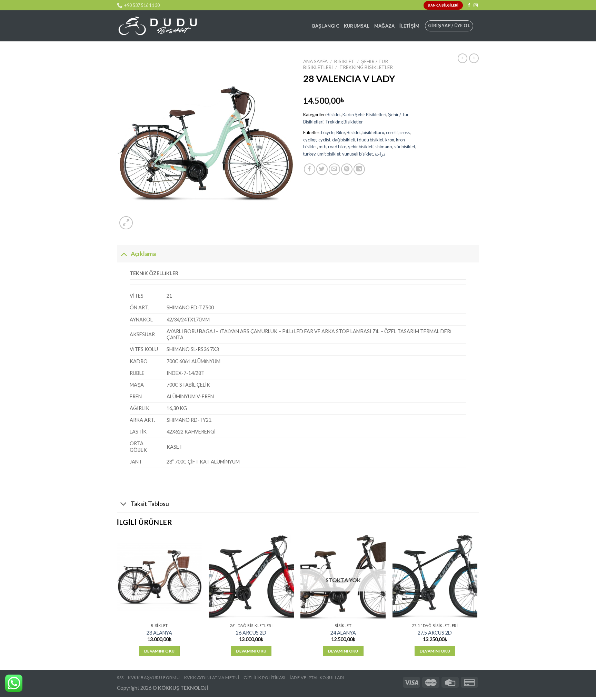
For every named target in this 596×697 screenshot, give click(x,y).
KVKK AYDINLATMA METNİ (211, 677)
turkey (309, 154)
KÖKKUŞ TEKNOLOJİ (183, 688)
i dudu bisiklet (370, 139)
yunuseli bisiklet (357, 154)
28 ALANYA (159, 633)
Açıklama (143, 253)
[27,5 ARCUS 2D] (435, 577)
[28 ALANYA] (159, 577)
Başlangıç (325, 26)
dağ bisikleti (343, 139)
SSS (120, 677)
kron (389, 139)
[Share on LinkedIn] (359, 169)
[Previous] (117, 601)
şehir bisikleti (361, 146)
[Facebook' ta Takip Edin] (469, 5)
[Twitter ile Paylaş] (322, 169)
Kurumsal (356, 26)
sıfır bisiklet (404, 146)
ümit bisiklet (328, 154)
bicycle (328, 132)
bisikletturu (373, 132)
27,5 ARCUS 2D (435, 633)
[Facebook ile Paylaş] (309, 169)
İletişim (409, 26)
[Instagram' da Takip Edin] (476, 5)
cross (404, 132)
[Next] (477, 601)
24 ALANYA (343, 633)
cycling (310, 139)
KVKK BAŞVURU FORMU (154, 677)
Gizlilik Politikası (265, 677)
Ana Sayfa (315, 61)
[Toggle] (123, 253)
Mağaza (384, 26)
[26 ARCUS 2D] (251, 577)
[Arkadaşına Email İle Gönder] (334, 169)
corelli (392, 132)
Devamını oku (159, 651)
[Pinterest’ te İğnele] (346, 169)
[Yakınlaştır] (126, 223)
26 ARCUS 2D (251, 633)
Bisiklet (344, 61)
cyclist (324, 139)
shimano (383, 146)
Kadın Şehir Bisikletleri (364, 114)
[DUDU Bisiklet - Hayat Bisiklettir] (157, 26)
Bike (340, 132)
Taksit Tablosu (150, 503)
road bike (337, 146)
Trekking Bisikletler (366, 67)
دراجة (380, 154)
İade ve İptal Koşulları (317, 677)
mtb (322, 146)
